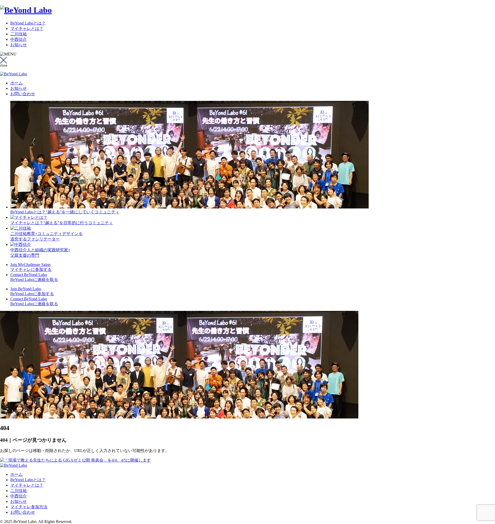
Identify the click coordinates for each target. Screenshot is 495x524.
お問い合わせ (22, 94)
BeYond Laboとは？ (28, 23)
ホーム (16, 83)
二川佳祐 (18, 34)
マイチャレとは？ (26, 28)
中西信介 (18, 39)
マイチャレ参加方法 (28, 507)
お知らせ (18, 45)
